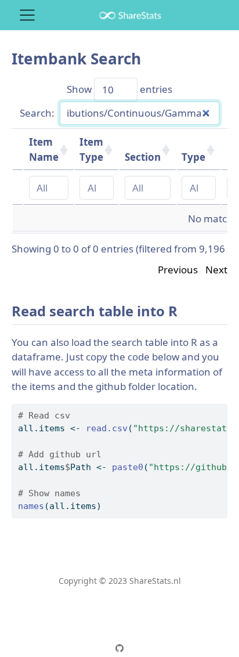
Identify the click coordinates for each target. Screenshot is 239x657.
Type (193, 157)
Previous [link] (178, 269)
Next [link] (216, 269)
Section (143, 157)
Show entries (119, 89)
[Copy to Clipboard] (221, 407)
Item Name (44, 149)
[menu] (27, 15)
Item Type (91, 149)
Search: (37, 113)
